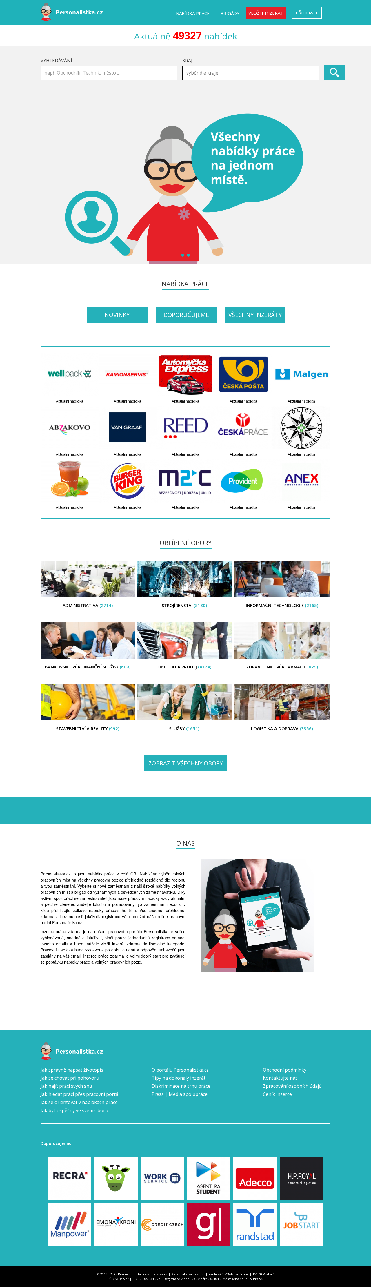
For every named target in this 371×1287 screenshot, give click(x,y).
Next (323, 188)
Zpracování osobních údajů (292, 1086)
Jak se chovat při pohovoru (70, 1078)
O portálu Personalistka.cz (180, 1070)
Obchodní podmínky (284, 1070)
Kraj (187, 60)
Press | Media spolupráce (180, 1094)
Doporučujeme (186, 315)
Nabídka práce (193, 13)
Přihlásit (307, 13)
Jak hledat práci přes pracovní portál (80, 1094)
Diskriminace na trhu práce (181, 1086)
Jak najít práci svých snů (66, 1086)
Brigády (230, 13)
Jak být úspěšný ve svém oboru (74, 1110)
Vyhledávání (56, 60)
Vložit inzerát (265, 13)
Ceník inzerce (277, 1094)
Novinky (117, 315)
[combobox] (250, 73)
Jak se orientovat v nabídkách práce (79, 1102)
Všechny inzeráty (255, 315)
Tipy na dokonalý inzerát (178, 1078)
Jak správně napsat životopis (72, 1070)
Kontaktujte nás (280, 1078)
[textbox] (252, 73)
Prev (48, 188)
